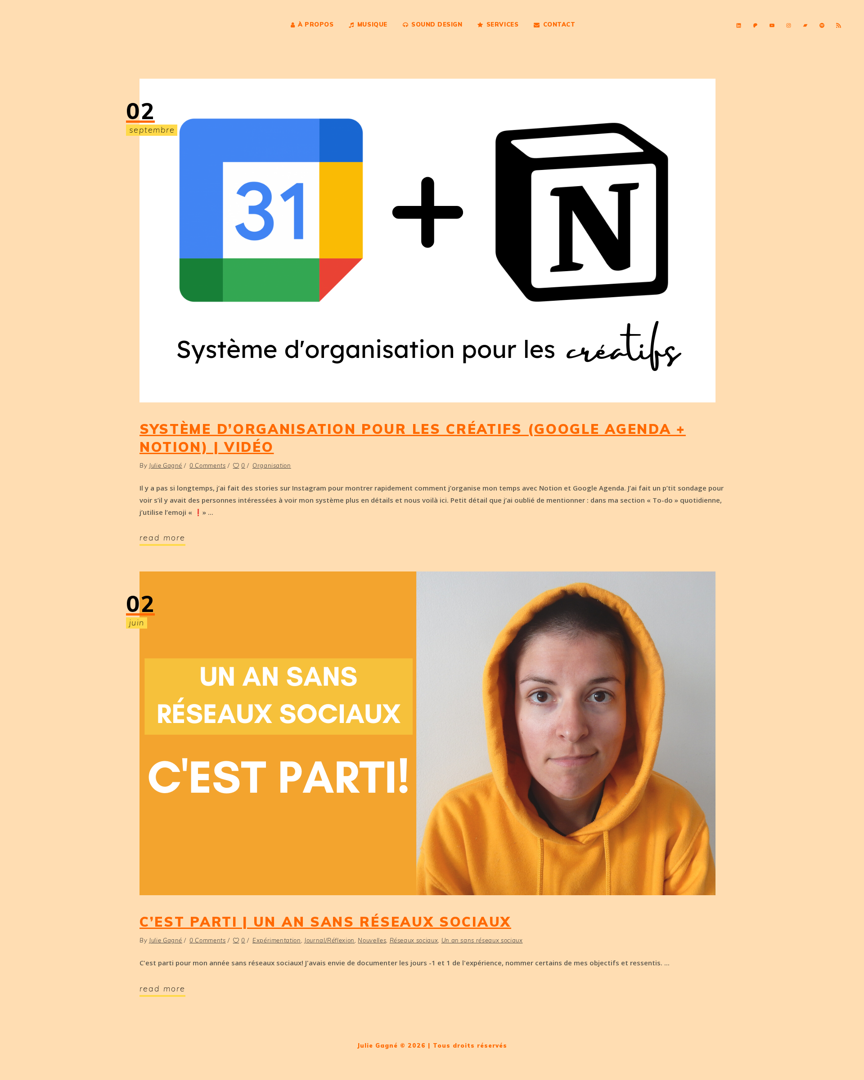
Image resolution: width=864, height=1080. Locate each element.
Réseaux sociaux (414, 940)
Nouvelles (372, 940)
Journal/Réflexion (329, 940)
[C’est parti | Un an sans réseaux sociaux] (428, 733)
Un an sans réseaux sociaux (482, 940)
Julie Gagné (165, 465)
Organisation (271, 465)
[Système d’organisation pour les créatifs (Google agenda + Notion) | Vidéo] (428, 240)
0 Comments (207, 465)
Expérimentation (276, 940)
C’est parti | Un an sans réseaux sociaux (325, 921)
